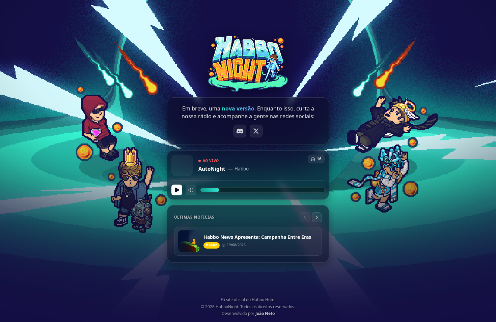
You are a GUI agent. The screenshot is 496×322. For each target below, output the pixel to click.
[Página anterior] (305, 217)
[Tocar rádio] (176, 190)
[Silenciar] (191, 190)
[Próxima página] (317, 217)
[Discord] (239, 131)
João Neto (265, 313)
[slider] (262, 190)
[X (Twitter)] (256, 131)
